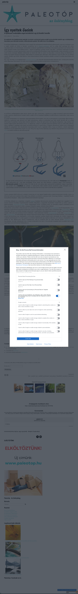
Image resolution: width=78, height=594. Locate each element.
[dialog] (39, 297)
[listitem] (39, 276)
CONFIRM (28, 338)
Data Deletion (30, 344)
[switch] (58, 280)
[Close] (65, 250)
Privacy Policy (47, 344)
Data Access (39, 344)
